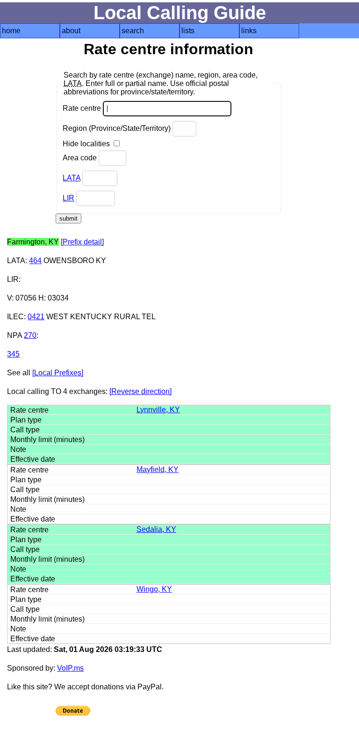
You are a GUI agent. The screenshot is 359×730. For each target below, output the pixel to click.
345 (13, 354)
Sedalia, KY (156, 529)
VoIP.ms (70, 668)
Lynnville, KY (158, 410)
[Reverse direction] (140, 391)
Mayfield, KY (157, 469)
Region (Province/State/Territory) (117, 128)
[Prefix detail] (82, 242)
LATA (71, 178)
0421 (36, 317)
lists (187, 31)
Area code (81, 158)
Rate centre (83, 108)
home (11, 31)
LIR (68, 198)
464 (35, 261)
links (249, 31)
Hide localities (87, 144)
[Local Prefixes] (57, 373)
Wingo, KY (154, 589)
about (71, 31)
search (133, 31)
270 (30, 335)
